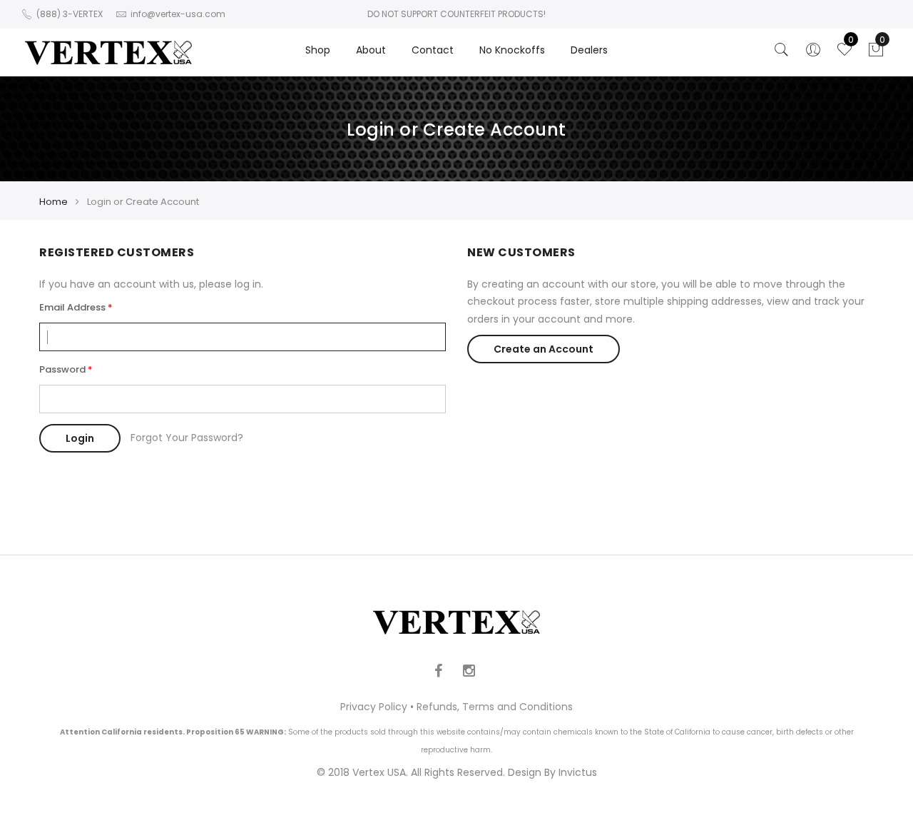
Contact (433, 50)
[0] (876, 53)
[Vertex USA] (108, 52)
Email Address (72, 307)
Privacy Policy (373, 707)
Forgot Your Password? (187, 437)
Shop (317, 50)
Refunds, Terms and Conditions (495, 707)
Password (62, 369)
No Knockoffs (512, 50)
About (371, 50)
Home (53, 201)
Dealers (589, 50)
